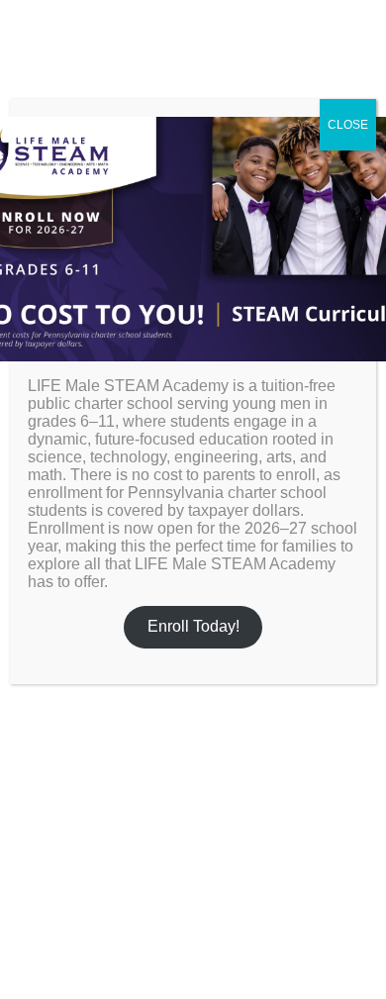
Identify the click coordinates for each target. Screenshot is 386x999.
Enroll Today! (193, 626)
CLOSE (348, 125)
